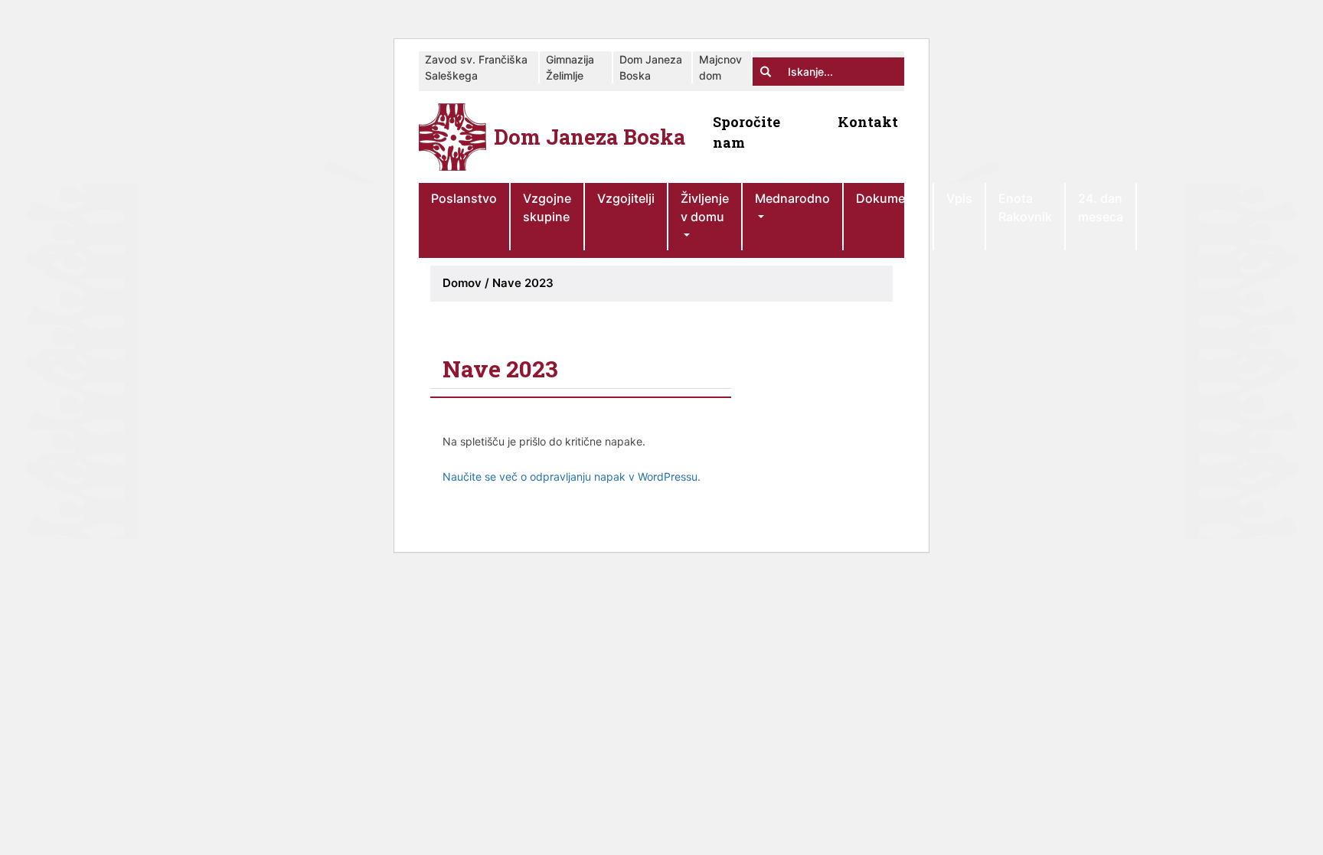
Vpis (959, 198)
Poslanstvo (464, 198)
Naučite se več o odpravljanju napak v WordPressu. (572, 476)
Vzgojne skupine (547, 207)
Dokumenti (888, 198)
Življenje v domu (705, 207)
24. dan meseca (1100, 207)
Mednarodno (792, 198)
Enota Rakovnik (1025, 207)
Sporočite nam (746, 132)
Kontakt (868, 122)
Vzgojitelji (626, 198)
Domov (462, 283)
